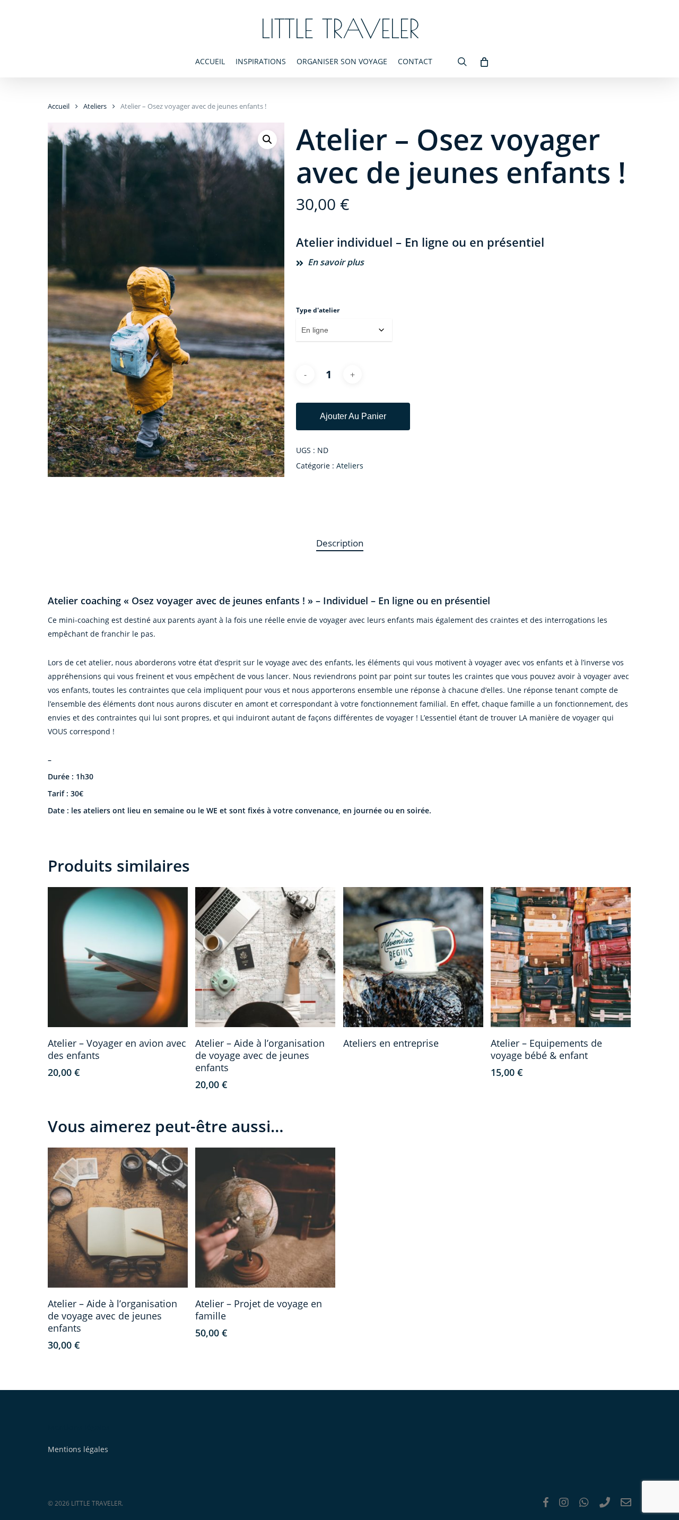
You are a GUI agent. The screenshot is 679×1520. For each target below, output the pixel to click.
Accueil (58, 106)
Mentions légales (78, 1449)
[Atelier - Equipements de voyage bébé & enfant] (561, 957)
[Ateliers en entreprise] (413, 957)
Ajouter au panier (353, 416)
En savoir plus (336, 262)
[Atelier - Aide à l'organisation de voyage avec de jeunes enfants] (265, 957)
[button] (267, 139)
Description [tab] (339, 543)
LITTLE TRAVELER (339, 28)
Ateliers (95, 106)
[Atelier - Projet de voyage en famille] (265, 1218)
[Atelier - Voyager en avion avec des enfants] (118, 957)
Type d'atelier (318, 310)
